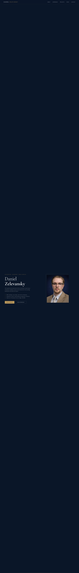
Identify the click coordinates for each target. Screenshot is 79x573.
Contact (73, 2)
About (49, 2)
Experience (55, 2)
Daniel (11, 2)
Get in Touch (10, 302)
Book (68, 2)
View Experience (20, 302)
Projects (62, 2)
